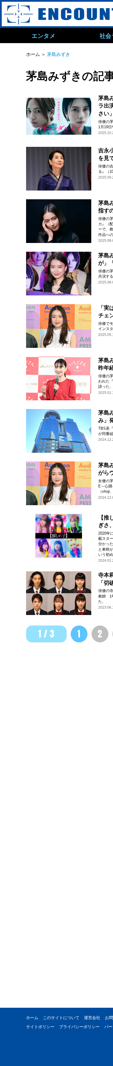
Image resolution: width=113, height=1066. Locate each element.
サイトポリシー (40, 1027)
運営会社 (92, 1018)
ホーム (32, 1018)
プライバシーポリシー (79, 1027)
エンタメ (43, 35)
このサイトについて (61, 1018)
